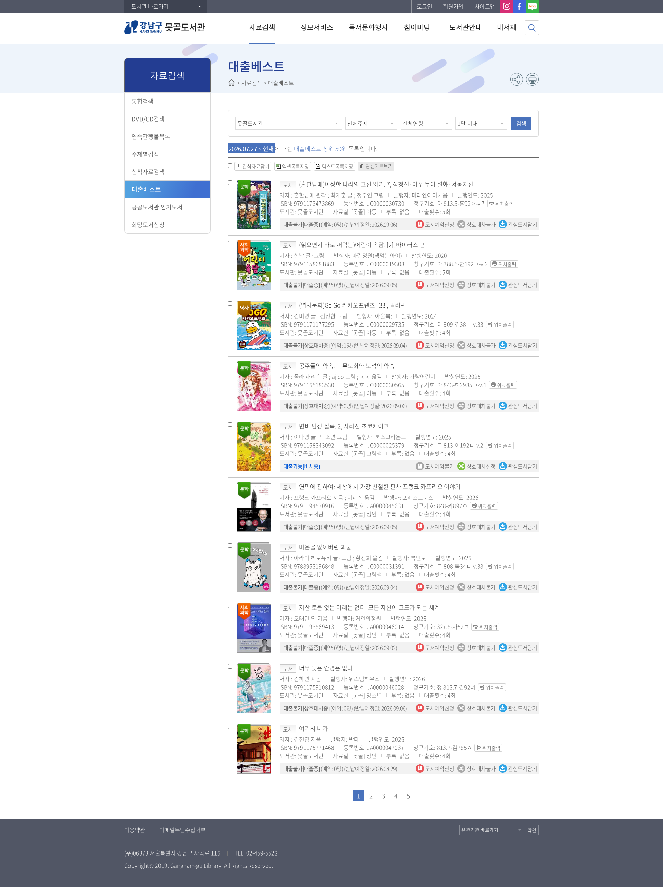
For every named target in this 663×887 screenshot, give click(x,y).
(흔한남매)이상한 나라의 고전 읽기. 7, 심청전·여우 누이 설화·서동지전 (386, 184)
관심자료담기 (255, 166)
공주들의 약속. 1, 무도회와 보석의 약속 (347, 365)
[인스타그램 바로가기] (506, 6)
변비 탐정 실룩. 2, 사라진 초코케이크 (344, 426)
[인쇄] (532, 79)
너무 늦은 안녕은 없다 (326, 667)
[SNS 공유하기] (516, 79)
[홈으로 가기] (231, 82)
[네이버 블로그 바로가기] (532, 6)
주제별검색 (145, 154)
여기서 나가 (313, 728)
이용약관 (134, 829)
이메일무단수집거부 (182, 829)
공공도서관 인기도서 (157, 206)
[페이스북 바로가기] (519, 6)
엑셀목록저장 (295, 166)
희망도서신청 (148, 224)
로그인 (424, 6)
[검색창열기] (532, 28)
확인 (531, 830)
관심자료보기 (379, 165)
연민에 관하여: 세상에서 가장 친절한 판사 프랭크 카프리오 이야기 (380, 486)
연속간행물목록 (151, 136)
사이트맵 (484, 6)
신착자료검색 (148, 171)
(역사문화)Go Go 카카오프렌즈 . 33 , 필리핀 (352, 305)
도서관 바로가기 (150, 6)
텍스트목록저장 (337, 166)
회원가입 (453, 6)
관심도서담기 (522, 224)
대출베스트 (146, 189)
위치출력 (504, 203)
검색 (521, 123)
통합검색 (143, 101)
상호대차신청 (480, 466)
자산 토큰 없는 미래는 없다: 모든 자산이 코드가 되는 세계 (369, 607)
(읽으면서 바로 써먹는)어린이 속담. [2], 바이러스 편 (362, 244)
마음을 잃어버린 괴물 (325, 546)
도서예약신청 (439, 224)
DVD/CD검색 (148, 118)
